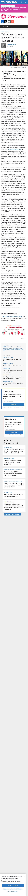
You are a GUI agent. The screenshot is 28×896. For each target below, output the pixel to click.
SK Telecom (17, 349)
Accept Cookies (13, 885)
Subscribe (14, 404)
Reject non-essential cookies (12, 889)
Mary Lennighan (12, 44)
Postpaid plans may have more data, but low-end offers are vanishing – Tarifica (13, 377)
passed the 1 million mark (14, 149)
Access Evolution (17, 346)
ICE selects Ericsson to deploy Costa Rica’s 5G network (13, 495)
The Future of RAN (8, 363)
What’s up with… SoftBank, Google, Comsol (13, 365)
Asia (21, 348)
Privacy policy (20, 406)
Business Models (6, 349)
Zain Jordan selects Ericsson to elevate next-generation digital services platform (13, 485)
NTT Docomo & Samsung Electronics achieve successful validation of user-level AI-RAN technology (14, 506)
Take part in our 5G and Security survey (11, 316)
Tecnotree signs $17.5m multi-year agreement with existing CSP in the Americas (13, 473)
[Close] (24, 876)
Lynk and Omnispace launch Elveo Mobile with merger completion (12, 462)
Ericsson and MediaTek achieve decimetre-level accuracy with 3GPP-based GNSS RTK (13, 451)
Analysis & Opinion (7, 348)
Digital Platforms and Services (13, 469)
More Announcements (11, 514)
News (12, 349)
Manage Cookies (13, 891)
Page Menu (5, 26)
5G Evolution (5, 31)
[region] (13, 885)
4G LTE (4, 346)
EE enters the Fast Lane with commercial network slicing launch (12, 371)
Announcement (15, 348)
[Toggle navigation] (25, 2)
